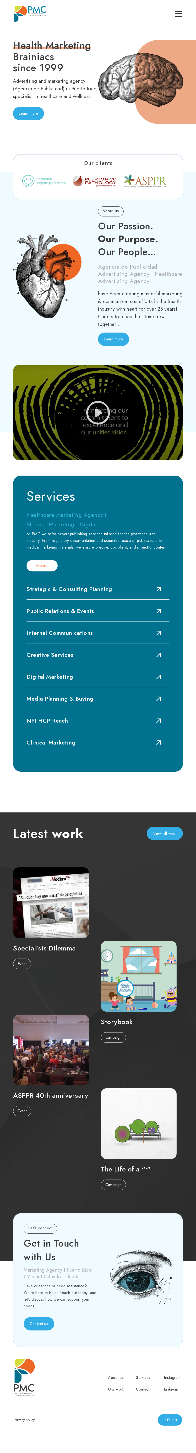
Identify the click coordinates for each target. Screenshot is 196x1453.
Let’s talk (170, 1419)
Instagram (172, 1377)
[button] (28, 113)
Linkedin (171, 1389)
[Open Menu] (178, 14)
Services (143, 1377)
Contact (142, 1389)
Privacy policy (24, 1419)
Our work (116, 1389)
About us (116, 1377)
